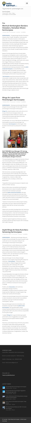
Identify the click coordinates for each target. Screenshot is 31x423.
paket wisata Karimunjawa (14, 192)
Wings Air (4, 111)
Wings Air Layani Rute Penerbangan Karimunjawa (13, 98)
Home (10, 13)
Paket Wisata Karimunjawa (13, 419)
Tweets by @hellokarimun (8, 375)
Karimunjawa (6, 76)
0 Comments (12, 32)
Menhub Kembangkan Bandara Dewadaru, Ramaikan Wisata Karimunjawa (15, 28)
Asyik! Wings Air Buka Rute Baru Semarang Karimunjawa (15, 231)
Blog (13, 13)
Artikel (18, 32)
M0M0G (24, 32)
